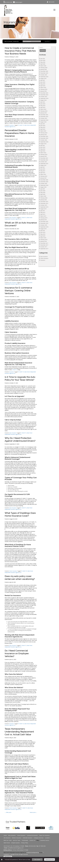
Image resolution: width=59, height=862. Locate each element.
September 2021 (44, 163)
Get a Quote (37, 859)
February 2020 (44, 198)
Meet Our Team (8, 840)
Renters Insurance (16, 838)
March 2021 (43, 174)
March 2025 (43, 87)
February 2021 (44, 176)
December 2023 (44, 114)
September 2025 (44, 76)
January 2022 (44, 156)
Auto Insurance (12, 217)
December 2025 (44, 71)
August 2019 (43, 208)
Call (49, 859)
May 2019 (43, 212)
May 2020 (43, 192)
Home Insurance (13, 571)
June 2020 (43, 190)
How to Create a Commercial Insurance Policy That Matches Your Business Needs (20, 51)
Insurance (11, 125)
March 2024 (43, 109)
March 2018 (43, 237)
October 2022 (44, 140)
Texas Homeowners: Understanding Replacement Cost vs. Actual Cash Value (19, 732)
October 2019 (44, 205)
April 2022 (43, 151)
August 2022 (43, 143)
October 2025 (44, 75)
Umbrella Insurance (27, 838)
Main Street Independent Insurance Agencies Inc (15, 852)
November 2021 (44, 160)
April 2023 (43, 129)
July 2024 (43, 102)
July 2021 (43, 167)
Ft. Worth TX (21, 125)
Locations (47, 838)
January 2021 (44, 178)
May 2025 (43, 84)
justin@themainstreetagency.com (16, 848)
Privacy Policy (24, 842)
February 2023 (44, 132)
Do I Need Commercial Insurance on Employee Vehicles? (17, 653)
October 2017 (44, 246)
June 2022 (43, 147)
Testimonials (25, 840)
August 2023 (43, 122)
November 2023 (44, 116)
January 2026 (44, 69)
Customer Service (44, 840)
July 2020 (43, 189)
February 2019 (44, 218)
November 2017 (44, 245)
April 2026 (43, 64)
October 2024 (44, 96)
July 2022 (43, 145)
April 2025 (43, 85)
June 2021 (43, 169)
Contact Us (32, 840)
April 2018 (43, 236)
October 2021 (44, 161)
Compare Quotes (15, 842)
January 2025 (44, 91)
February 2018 (44, 239)
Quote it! (47, 41)
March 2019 (43, 216)
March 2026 (43, 65)
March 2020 (43, 196)
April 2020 (43, 194)
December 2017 (44, 243)
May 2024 (43, 105)
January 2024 (44, 113)
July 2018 (43, 230)
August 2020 (43, 187)
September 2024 (44, 98)
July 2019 (43, 210)
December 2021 (44, 158)
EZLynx (41, 852)
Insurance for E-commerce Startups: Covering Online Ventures (18, 290)
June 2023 (43, 125)
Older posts (8, 812)
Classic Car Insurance (44, 835)
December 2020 (44, 180)
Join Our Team (16, 840)
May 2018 (43, 234)
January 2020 (44, 199)
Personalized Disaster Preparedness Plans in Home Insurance (19, 133)
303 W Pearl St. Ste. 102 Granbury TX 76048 (14, 846)
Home (5, 835)
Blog (37, 840)
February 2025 (44, 89)
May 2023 (43, 127)
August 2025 (43, 78)
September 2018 (44, 227)
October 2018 (44, 225)
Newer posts (33, 812)
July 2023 (43, 123)
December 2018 (44, 221)
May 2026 (43, 62)
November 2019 (44, 203)
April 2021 (43, 172)
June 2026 (43, 60)
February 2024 (44, 111)
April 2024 (43, 107)
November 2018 (44, 223)
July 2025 (43, 80)
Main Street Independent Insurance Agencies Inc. (18, 218)
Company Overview (38, 838)
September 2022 (44, 141)
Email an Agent (18, 2)
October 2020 (44, 183)
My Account (51, 2)
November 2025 (44, 73)
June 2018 (43, 232)
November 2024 (44, 94)
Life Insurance (7, 838)
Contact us (14, 369)
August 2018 (43, 228)
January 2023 (44, 134)
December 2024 (44, 93)
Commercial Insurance (32, 835)
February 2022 (44, 154)
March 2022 (43, 152)
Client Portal (7, 842)
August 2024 (43, 100)
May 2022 (43, 149)
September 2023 (44, 120)
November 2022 (44, 138)
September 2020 (44, 185)
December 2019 (44, 201)
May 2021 (43, 170)
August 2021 (43, 165)
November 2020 (44, 181)
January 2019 (44, 219)
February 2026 (44, 67)
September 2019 (44, 207)
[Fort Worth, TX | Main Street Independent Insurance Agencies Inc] (8, 10)
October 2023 (44, 118)
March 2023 (43, 131)
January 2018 (44, 241)
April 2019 (43, 214)
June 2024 (43, 103)
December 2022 (44, 136)
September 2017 (44, 248)
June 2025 (43, 82)
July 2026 (43, 58)
